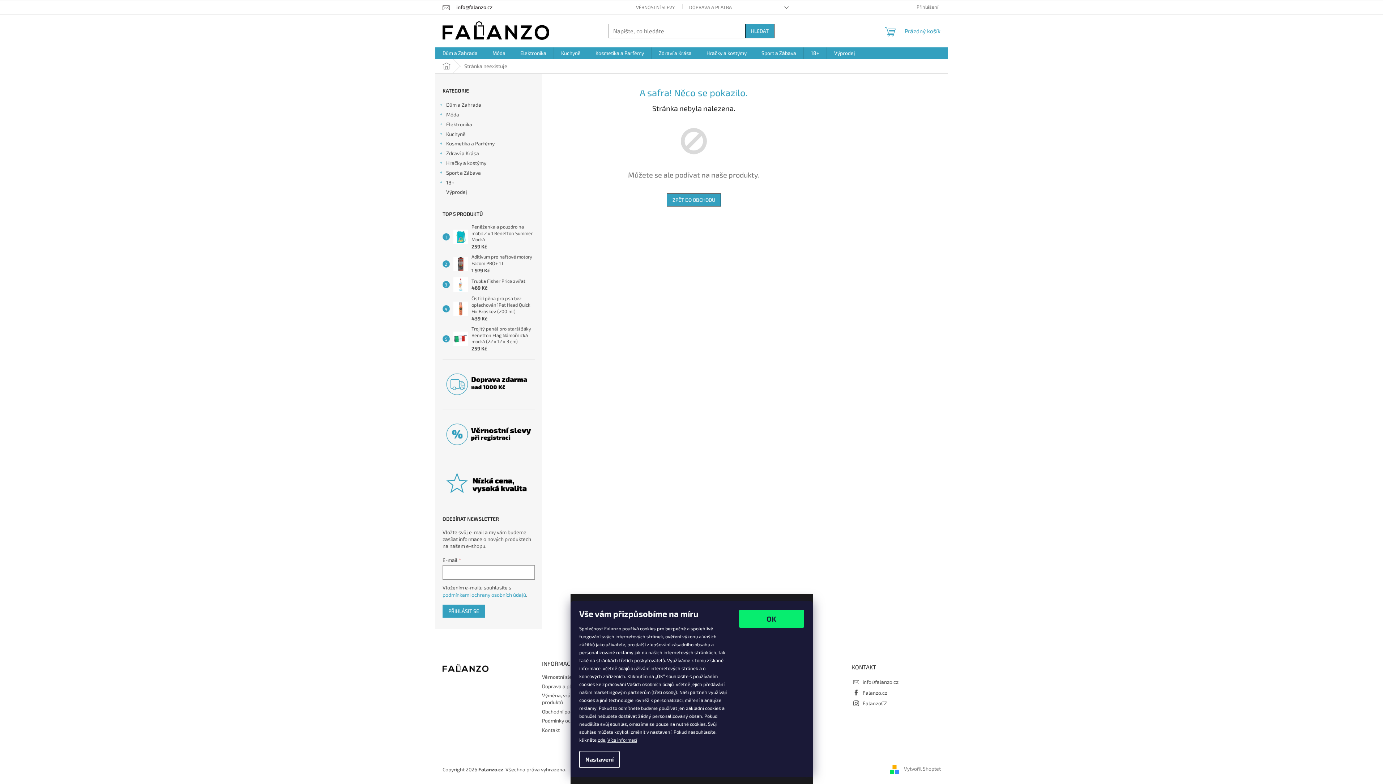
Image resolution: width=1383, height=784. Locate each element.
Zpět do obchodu (694, 200)
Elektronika (459, 124)
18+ (450, 182)
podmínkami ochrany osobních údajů (484, 595)
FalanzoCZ (875, 703)
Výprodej (456, 192)
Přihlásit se (463, 611)
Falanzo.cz (875, 693)
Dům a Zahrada (463, 105)
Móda (452, 114)
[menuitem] (460, 53)
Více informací (622, 740)
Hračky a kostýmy (466, 163)
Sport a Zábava (463, 173)
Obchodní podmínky (564, 711)
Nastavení (599, 759)
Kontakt (551, 730)
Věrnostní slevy (655, 7)
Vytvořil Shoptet (922, 769)
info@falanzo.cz (880, 682)
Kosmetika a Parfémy (470, 143)
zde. (602, 740)
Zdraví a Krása (462, 153)
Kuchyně (456, 134)
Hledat (760, 31)
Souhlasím (771, 619)
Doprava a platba (710, 7)
